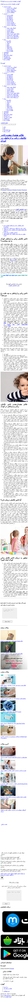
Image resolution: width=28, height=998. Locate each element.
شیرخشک (9, 46)
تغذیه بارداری (10, 21)
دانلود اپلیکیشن (7, 58)
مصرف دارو (10, 49)
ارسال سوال (7, 621)
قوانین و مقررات (8, 117)
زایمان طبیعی (10, 31)
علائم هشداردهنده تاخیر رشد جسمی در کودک (15, 324)
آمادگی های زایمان (11, 28)
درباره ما (6, 987)
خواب (8, 43)
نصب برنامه (4, 824)
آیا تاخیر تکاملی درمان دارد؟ (10, 232)
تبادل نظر (6, 53)
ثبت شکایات (7, 118)
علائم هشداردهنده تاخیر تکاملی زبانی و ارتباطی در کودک (13, 138)
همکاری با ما (7, 59)
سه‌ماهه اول (10, 16)
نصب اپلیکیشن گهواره (14, 285)
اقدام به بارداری (10, 9)
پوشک (8, 45)
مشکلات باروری (11, 12)
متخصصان (6, 52)
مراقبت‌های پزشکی (11, 11)
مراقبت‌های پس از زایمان (13, 36)
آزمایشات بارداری (11, 23)
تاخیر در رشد (13, 259)
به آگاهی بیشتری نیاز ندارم (7, 875)
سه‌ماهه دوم (10, 18)
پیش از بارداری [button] (7, 6)
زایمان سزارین (10, 29)
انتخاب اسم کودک (8, 55)
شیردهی (9, 42)
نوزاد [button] (5, 39)
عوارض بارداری (10, 22)
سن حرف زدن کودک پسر (10, 275)
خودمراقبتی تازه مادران (12, 35)
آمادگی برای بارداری (12, 8)
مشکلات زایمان (10, 32)
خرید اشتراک (7, 56)
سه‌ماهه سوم (10, 19)
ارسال (6, 903)
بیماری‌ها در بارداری (11, 25)
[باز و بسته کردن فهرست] (2, 222)
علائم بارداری (10, 15)
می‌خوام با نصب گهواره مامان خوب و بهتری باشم (13, 873)
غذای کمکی (9, 48)
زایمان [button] (5, 26)
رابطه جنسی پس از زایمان (13, 33)
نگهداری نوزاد (10, 51)
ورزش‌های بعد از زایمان (12, 38)
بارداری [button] (5, 13)
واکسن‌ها (9, 41)
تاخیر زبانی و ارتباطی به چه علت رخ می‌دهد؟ (15, 228)
